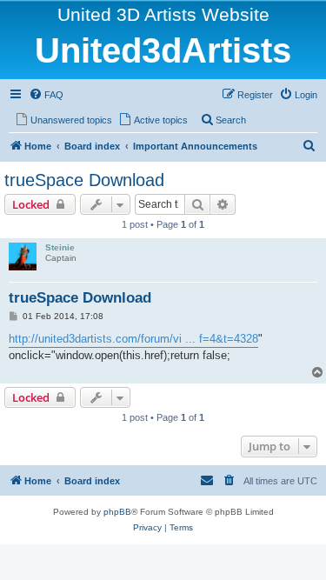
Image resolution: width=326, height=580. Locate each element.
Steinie (60, 247)
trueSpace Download (84, 180)
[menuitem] (46, 94)
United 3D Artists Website (163, 14)
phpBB (117, 512)
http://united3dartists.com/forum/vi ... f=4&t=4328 (133, 338)
